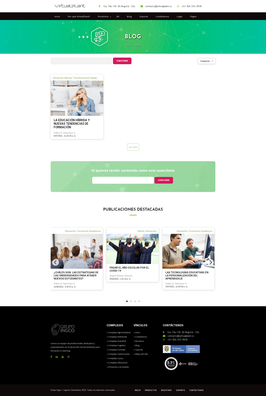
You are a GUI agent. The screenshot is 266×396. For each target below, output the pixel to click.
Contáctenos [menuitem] (162, 16)
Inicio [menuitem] (57, 16)
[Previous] (55, 262)
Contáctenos (140, 337)
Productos (151, 390)
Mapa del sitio (141, 354)
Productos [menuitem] (103, 16)
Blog (136, 345)
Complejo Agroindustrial (118, 332)
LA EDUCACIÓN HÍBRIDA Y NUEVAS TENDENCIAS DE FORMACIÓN (72, 123)
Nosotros (139, 341)
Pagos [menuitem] (193, 16)
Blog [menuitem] (129, 16)
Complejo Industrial (116, 341)
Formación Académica (89, 231)
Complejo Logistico (116, 345)
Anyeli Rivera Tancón (121, 275)
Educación (70, 231)
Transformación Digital (85, 78)
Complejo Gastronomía (118, 354)
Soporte (138, 350)
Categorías (205, 61)
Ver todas (133, 147)
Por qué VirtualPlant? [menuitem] (79, 16)
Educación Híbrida (62, 78)
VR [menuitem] (117, 16)
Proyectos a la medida (118, 367)
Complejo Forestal (116, 350)
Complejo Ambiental (117, 337)
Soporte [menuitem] (143, 16)
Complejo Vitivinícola (117, 363)
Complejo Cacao (115, 358)
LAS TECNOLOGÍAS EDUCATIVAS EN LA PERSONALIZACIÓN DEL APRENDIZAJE (186, 275)
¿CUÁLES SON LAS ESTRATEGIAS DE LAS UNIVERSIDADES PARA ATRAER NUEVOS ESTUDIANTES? (76, 275)
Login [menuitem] (180, 16)
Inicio (129, 45)
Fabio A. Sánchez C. (65, 132)
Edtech (140, 231)
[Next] (210, 262)
